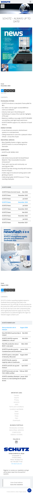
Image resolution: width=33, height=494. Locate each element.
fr (8, 90)
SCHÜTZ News (15, 195)
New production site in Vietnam (15, 328)
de (5, 90)
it (13, 90)
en (2, 90)
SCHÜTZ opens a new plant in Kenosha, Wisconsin (15, 356)
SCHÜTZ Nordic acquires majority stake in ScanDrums (15, 361)
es (11, 90)
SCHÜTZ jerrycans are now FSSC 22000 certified (15, 372)
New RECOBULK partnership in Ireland (15, 334)
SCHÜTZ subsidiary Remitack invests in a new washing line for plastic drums (15, 378)
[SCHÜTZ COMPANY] (5, 2)
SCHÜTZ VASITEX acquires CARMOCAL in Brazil (15, 339)
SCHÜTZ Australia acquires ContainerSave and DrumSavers (15, 350)
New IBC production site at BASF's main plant (15, 345)
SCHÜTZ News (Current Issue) (15, 192)
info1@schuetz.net (16, 464)
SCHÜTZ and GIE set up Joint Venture (15, 367)
